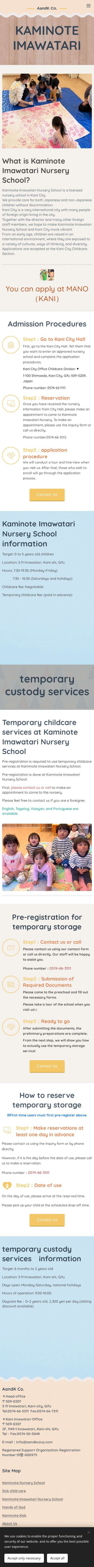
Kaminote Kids (14, 1515)
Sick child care (14, 1491)
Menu (88, 5)
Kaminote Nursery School (23, 1483)
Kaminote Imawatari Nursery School (32, 1499)
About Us (9, 1523)
